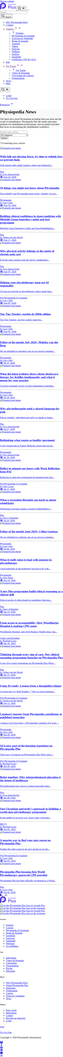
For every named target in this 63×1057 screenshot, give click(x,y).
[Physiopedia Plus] (8, 9)
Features (10, 29)
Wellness (16, 51)
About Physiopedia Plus (17, 985)
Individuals (11, 958)
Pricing (9, 968)
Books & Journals (20, 41)
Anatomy (16, 43)
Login (8, 95)
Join (8, 62)
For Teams (11, 66)
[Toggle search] (5, 89)
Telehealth (10, 941)
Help (8, 83)
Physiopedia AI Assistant (23, 36)
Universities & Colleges (23, 75)
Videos (15, 46)
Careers (9, 993)
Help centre (11, 1010)
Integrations (11, 1013)
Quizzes (15, 54)
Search (8, 17)
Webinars (10, 943)
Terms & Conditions (15, 996)
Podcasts (16, 49)
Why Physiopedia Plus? (17, 22)
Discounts (10, 971)
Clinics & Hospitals (21, 73)
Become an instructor (15, 1018)
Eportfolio (16, 57)
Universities (11, 963)
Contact (9, 1015)
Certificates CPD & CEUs (24, 59)
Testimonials (11, 990)
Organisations (18, 78)
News (8, 81)
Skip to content (7, 1)
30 (6, 895)
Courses (9, 25)
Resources (5, 104)
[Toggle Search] (21, 8)
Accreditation (12, 946)
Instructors (11, 988)
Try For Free (12, 98)
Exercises (10, 938)
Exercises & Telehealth (22, 38)
